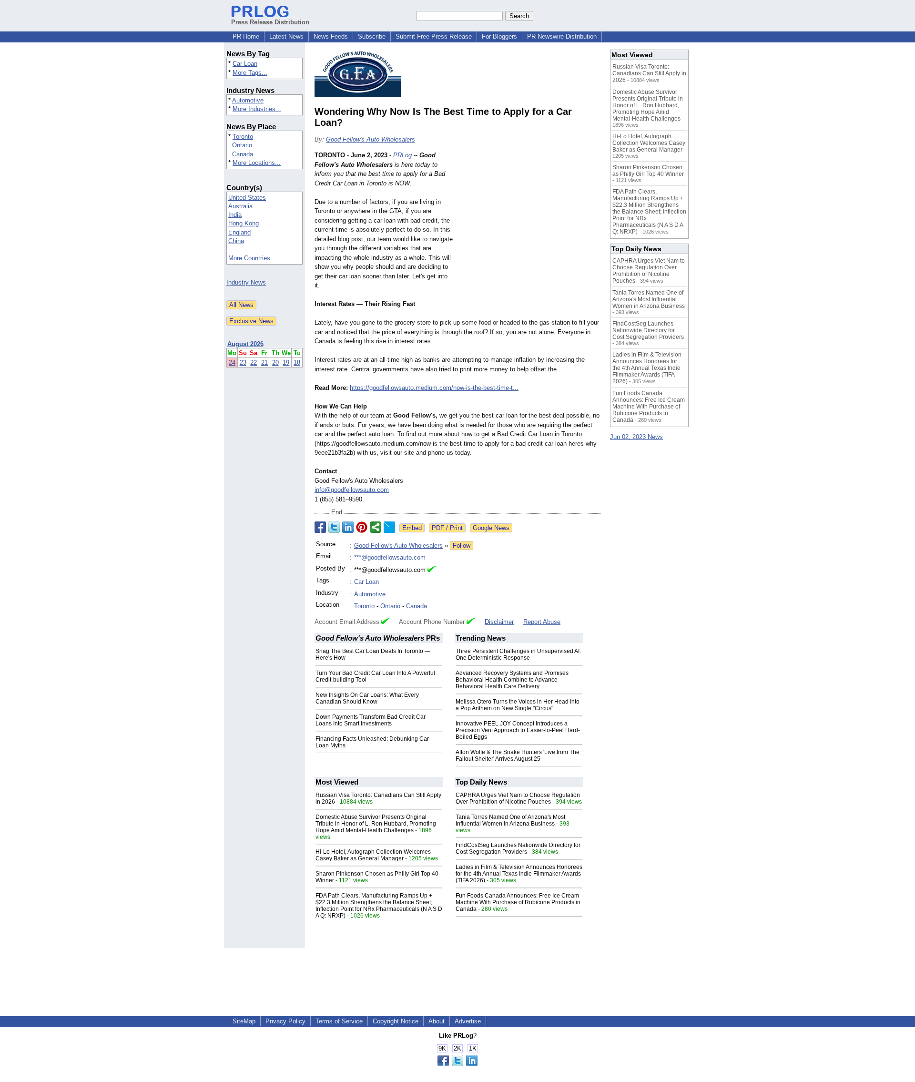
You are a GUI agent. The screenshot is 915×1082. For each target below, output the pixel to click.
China (236, 241)
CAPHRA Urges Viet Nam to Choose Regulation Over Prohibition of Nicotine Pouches (518, 798)
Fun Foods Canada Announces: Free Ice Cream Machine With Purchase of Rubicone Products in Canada (518, 902)
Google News (491, 527)
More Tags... (250, 72)
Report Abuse (541, 621)
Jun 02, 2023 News (636, 436)
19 (286, 362)
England (239, 232)
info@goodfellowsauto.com (352, 489)
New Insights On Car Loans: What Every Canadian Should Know (367, 698)
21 (264, 362)
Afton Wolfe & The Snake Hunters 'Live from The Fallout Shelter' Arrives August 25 (518, 755)
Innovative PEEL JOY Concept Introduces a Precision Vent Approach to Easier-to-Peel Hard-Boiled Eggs (518, 730)
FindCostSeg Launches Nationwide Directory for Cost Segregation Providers (518, 848)
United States (247, 197)
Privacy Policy (285, 1021)
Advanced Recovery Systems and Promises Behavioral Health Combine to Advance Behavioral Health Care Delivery (512, 680)
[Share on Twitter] (334, 527)
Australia (240, 206)
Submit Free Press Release (434, 36)
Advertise (468, 1021)
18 (297, 362)
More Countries (249, 258)
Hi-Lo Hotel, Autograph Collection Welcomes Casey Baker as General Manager (373, 855)
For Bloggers (499, 36)
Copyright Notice (395, 1021)
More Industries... (257, 108)
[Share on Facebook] (320, 527)
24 (232, 362)
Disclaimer (499, 621)
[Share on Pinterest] (361, 527)
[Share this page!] (457, 1064)
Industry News (246, 282)
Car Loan (245, 63)
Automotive (248, 100)
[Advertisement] (529, 220)
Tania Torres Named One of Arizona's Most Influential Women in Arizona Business (510, 820)
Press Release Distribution (270, 22)
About (436, 1021)
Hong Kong (243, 223)
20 (275, 362)
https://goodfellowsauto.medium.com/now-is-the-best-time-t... (434, 387)
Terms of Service (339, 1021)
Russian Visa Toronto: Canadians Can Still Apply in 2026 (649, 73)
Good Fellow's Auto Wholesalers (370, 139)
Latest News (286, 36)
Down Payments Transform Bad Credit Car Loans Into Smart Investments (370, 720)
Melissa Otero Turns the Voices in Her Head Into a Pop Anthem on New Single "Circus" (518, 705)
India (235, 214)
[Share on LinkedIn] (348, 527)
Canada (242, 154)
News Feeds (331, 36)
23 (243, 362)
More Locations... (257, 162)
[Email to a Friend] (389, 527)
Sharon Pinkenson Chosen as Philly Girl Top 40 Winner (648, 170)
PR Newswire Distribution (562, 36)
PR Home (246, 36)
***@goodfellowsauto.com (390, 557)
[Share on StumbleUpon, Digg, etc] (375, 527)
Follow (461, 545)
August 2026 (245, 343)
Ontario (242, 145)
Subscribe (372, 36)
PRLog (402, 155)
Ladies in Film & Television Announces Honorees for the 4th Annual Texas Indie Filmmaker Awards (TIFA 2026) (519, 874)
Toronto (243, 136)
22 (253, 362)
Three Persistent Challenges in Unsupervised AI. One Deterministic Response (518, 654)
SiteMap (244, 1021)
